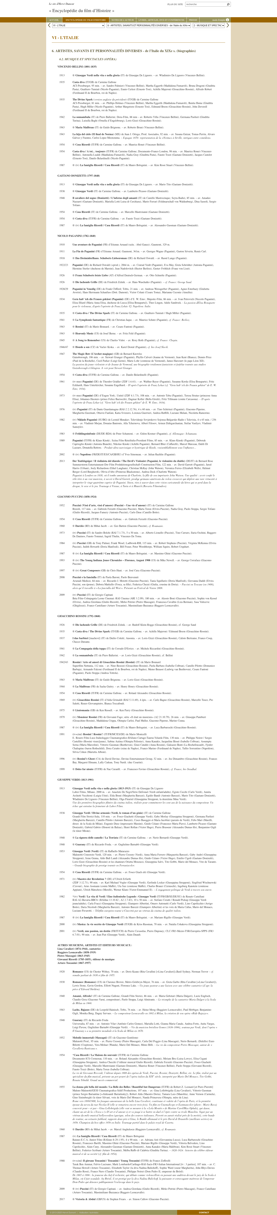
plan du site (175, 4)
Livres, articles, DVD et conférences (161, 19)
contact (204, 1212)
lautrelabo (94, 1212)
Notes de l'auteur (123, 19)
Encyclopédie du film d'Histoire (86, 19)
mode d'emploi (219, 19)
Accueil (54, 19)
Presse (193, 19)
